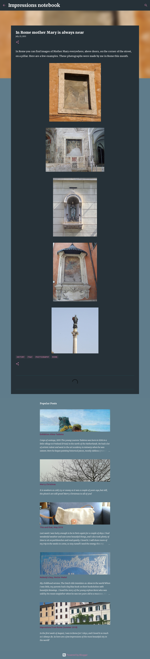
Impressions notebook (34, 5)
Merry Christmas (48, 484)
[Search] (64, 5)
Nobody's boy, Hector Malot (53, 577)
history (20, 357)
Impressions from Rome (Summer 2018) (58, 627)
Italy (30, 357)
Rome (54, 357)
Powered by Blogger (77, 655)
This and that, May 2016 (51, 527)
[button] (17, 42)
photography (42, 357)
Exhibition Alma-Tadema (52, 434)
